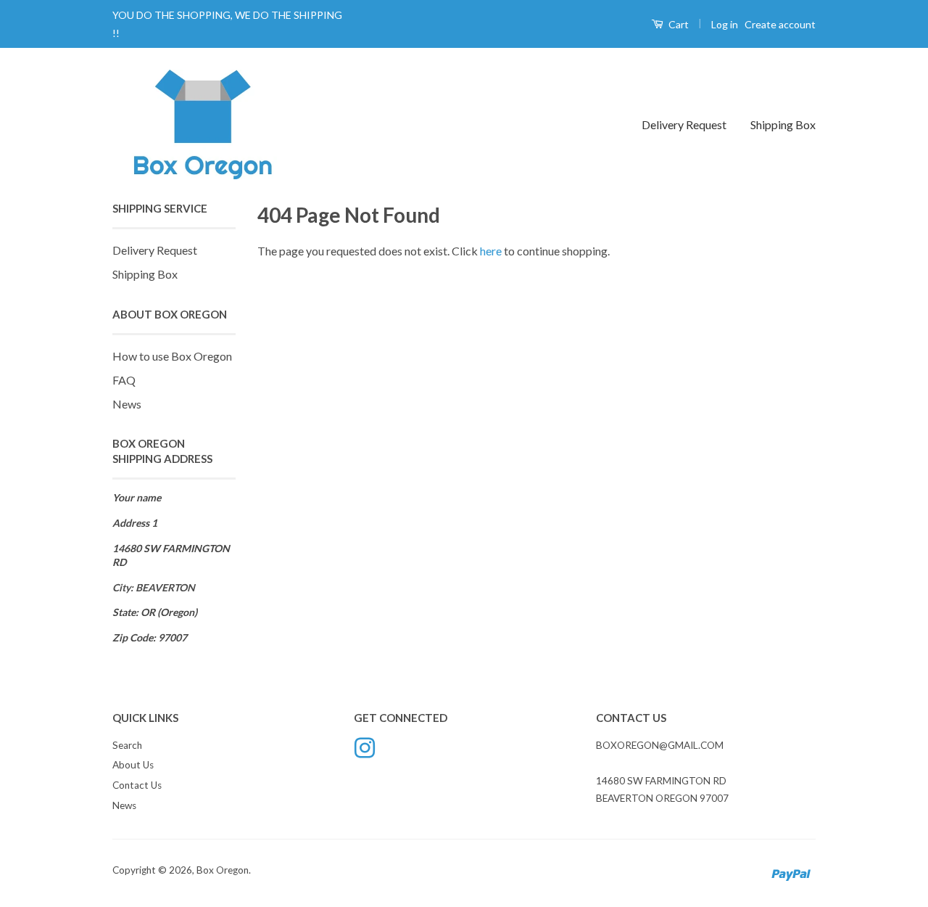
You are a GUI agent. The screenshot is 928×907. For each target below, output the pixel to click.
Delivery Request (684, 124)
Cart (677, 24)
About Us (133, 765)
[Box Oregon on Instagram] (365, 746)
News (126, 404)
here (491, 251)
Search (127, 745)
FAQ (124, 380)
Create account (780, 24)
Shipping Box (783, 124)
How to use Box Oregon (172, 356)
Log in (724, 24)
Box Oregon (222, 870)
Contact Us (137, 785)
